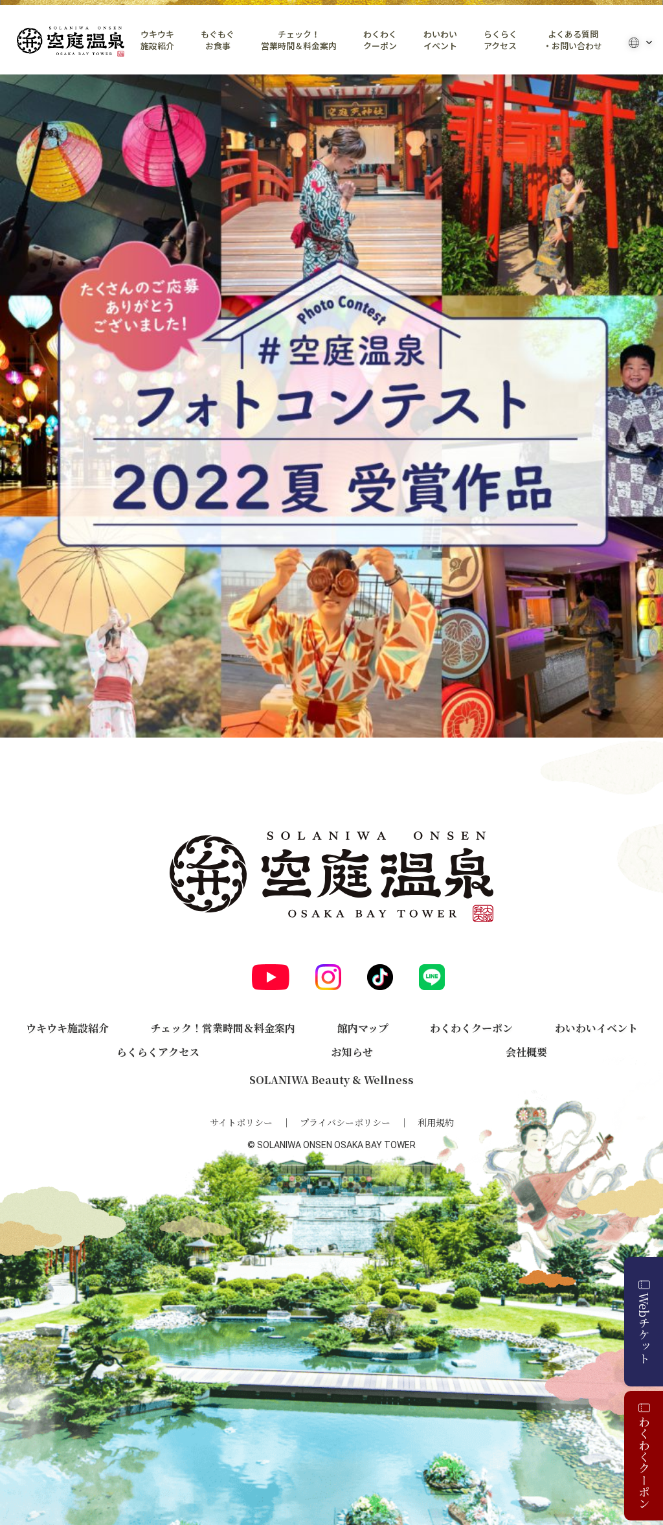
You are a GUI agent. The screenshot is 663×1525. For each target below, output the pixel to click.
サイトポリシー (241, 1122)
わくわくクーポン (380, 40)
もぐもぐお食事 (217, 40)
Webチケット (644, 1328)
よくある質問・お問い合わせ (572, 40)
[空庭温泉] (70, 42)
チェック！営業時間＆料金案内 (299, 40)
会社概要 (526, 1052)
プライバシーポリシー (345, 1122)
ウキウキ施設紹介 (157, 40)
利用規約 (436, 1122)
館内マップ (362, 1028)
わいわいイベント (440, 40)
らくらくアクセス (500, 40)
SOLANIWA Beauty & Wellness (331, 1079)
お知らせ (352, 1052)
